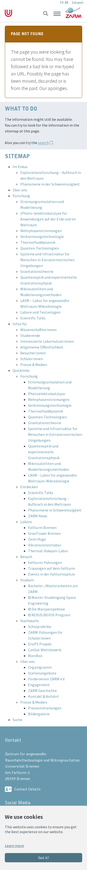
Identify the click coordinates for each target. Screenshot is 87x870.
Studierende (30, 335)
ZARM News (37, 515)
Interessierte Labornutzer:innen (47, 341)
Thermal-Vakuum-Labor (48, 550)
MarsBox (35, 655)
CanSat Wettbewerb (44, 649)
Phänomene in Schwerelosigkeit (54, 510)
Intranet (77, 2)
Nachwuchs (29, 620)
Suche (17, 719)
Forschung (21, 195)
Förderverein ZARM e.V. (46, 678)
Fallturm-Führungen (45, 562)
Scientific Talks (32, 318)
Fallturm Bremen (42, 527)
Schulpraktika (39, 626)
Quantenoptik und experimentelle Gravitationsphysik (43, 452)
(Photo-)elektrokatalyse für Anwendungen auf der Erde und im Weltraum (48, 219)
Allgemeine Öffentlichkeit (41, 347)
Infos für (20, 323)
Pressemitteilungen (44, 708)
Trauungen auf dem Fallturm (51, 568)
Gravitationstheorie (36, 271)
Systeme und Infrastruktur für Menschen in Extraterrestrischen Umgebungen (47, 260)
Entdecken (29, 486)
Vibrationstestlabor (44, 545)
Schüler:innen (31, 358)
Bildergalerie (39, 713)
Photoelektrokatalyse (46, 393)
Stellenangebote (42, 673)
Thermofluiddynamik (37, 242)
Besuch (26, 556)
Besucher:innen (33, 352)
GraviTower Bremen (44, 533)
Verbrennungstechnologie (42, 236)
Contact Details (27, 789)
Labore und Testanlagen (40, 312)
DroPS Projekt (40, 644)
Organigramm (40, 667)
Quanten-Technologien (39, 248)
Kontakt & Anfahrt (43, 696)
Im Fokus (20, 166)
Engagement (39, 684)
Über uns (20, 189)
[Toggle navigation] (57, 13)
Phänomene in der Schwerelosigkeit (50, 184)
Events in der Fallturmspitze (51, 574)
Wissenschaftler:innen (38, 329)
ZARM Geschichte (42, 690)
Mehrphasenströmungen (41, 230)
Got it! (43, 857)
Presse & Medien (33, 364)
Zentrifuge (37, 539)
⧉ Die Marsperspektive (46, 609)
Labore (26, 521)
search (43, 142)
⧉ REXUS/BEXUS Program (49, 614)
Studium (27, 579)
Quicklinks (21, 370)
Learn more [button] (14, 845)
